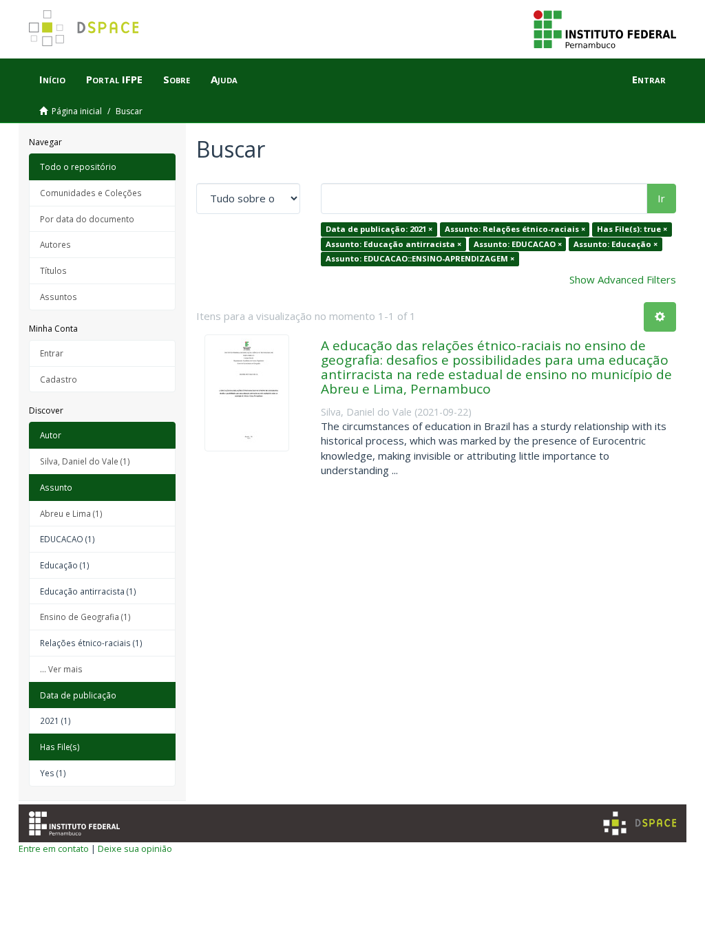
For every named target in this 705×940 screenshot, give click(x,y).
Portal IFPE (114, 79)
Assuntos (58, 296)
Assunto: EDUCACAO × (518, 244)
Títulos (53, 270)
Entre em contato (54, 848)
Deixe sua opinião (135, 848)
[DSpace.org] (639, 823)
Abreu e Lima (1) (71, 513)
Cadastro (58, 379)
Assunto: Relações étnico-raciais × (515, 229)
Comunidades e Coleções (91, 192)
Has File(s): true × (632, 229)
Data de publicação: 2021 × (379, 229)
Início (52, 79)
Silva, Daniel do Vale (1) (85, 461)
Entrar (51, 353)
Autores (55, 244)
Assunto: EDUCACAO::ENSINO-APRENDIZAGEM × (420, 258)
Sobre (176, 79)
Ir (661, 198)
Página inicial (77, 111)
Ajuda (224, 79)
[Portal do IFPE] (605, 28)
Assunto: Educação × (615, 244)
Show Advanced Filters (622, 279)
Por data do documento (87, 218)
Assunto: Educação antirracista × (393, 244)
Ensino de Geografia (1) (85, 616)
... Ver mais (61, 668)
